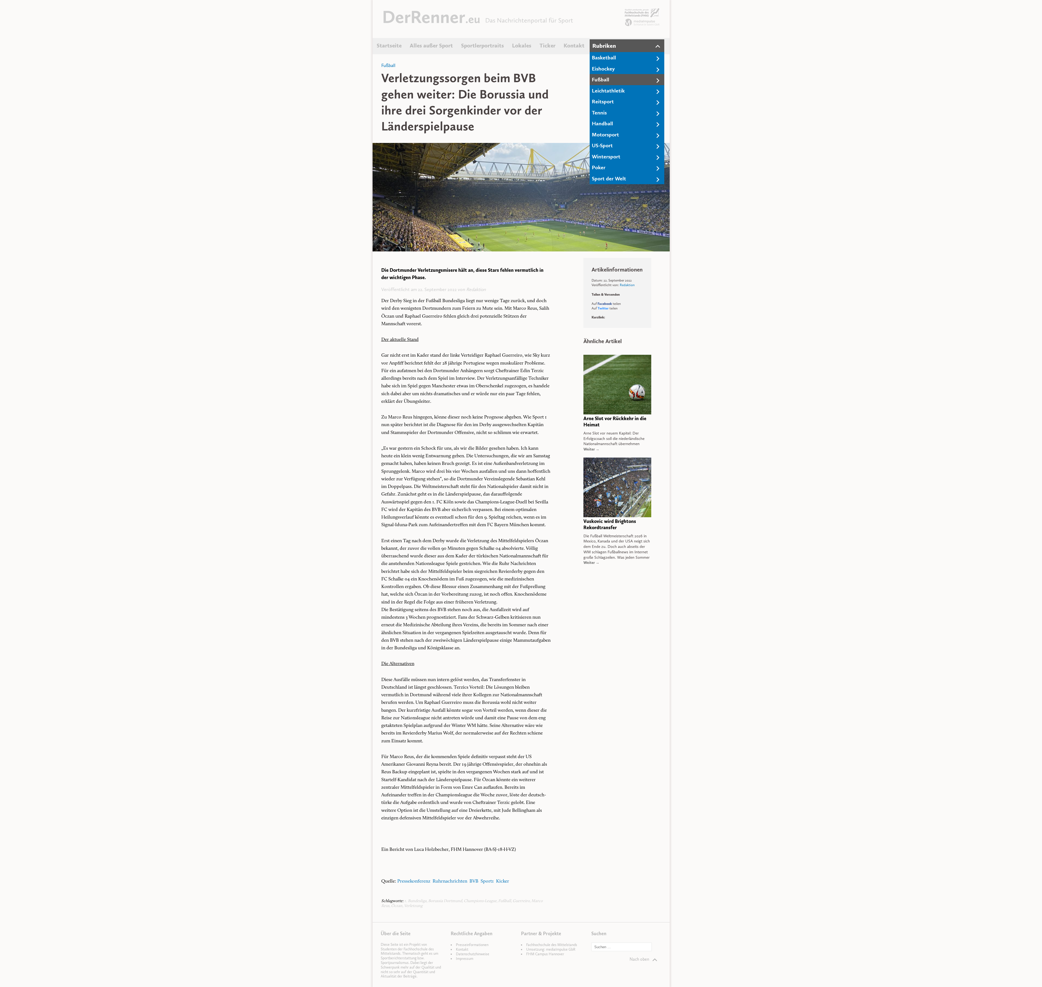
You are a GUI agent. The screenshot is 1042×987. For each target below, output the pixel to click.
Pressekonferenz (414, 881)
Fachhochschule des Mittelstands (551, 945)
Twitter (603, 308)
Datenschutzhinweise (472, 954)
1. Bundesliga (415, 901)
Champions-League (480, 901)
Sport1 (488, 881)
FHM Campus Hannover (545, 954)
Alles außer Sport (431, 45)
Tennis (599, 112)
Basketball (604, 57)
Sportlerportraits (482, 45)
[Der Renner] (431, 22)
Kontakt (574, 45)
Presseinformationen (472, 945)
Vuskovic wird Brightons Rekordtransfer (609, 524)
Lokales (521, 45)
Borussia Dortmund (445, 901)
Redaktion (476, 289)
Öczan (396, 906)
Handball (602, 123)
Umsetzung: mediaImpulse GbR (550, 949)
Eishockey (603, 68)
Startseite (389, 45)
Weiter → (591, 449)
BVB (475, 881)
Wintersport (606, 156)
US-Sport (602, 145)
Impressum (464, 958)
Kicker (502, 881)
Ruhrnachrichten (450, 881)
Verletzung (413, 906)
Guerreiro (521, 901)
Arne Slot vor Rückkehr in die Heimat (614, 422)
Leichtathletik (608, 90)
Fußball (600, 79)
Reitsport (603, 101)
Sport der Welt (609, 178)
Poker (598, 167)
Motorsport (605, 134)
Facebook (605, 304)
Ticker (547, 45)
